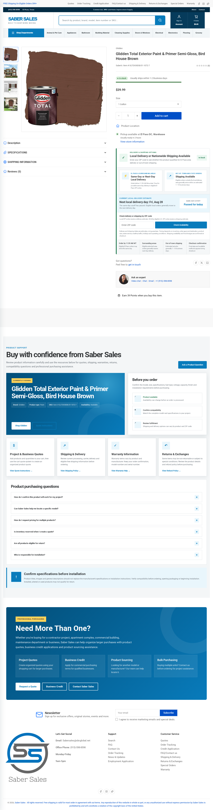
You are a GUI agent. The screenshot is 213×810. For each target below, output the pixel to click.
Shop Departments (24, 33)
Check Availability (181, 225)
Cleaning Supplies (122, 33)
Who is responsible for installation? (29, 555)
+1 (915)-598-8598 (164, 281)
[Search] (160, 20)
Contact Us (114, 748)
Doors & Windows (142, 33)
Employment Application (121, 761)
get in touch (134, 264)
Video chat (136, 281)
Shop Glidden (21, 425)
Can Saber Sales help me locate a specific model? (36, 508)
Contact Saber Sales (83, 686)
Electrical (159, 33)
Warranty (191, 3)
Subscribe (168, 712)
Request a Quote (27, 686)
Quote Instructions (44, 425)
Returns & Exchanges (158, 3)
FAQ (110, 744)
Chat (145, 281)
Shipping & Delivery (137, 3)
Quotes (71, 3)
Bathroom (86, 33)
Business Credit (54, 686)
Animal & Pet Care (54, 33)
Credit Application (101, 3)
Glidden (119, 48)
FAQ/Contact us (119, 3)
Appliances (71, 33)
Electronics (173, 33)
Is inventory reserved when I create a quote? (34, 532)
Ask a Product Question (192, 365)
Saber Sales (20, 802)
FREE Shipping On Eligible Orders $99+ (20, 3)
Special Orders (177, 3)
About (194, 9)
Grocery (199, 33)
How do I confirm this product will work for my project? (38, 497)
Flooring (186, 33)
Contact (202, 9)
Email (151, 281)
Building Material (102, 33)
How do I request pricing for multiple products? (35, 520)
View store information (132, 141)
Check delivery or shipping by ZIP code (135, 216)
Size (118, 98)
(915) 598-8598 (14, 9)
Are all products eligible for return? (29, 543)
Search (111, 740)
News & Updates (116, 757)
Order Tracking (83, 3)
